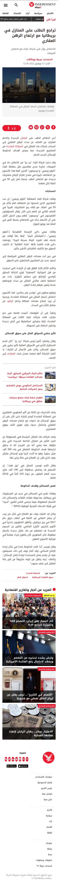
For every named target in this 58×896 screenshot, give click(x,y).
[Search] (16, 5)
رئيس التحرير (46, 788)
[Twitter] (23, 759)
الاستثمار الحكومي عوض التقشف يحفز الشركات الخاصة (24, 387)
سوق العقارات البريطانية (42, 577)
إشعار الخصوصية (44, 782)
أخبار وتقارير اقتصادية (20, 590)
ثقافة (5, 13)
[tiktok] (9, 759)
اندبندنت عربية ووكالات (39, 59)
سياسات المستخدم (43, 777)
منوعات (49, 843)
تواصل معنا (47, 794)
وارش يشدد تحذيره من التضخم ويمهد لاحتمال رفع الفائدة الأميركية (29, 659)
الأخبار (50, 13)
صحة (50, 854)
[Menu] (5, 5)
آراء (27, 13)
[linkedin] (13, 759)
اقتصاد (17, 13)
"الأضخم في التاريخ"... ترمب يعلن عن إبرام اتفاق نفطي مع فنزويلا (30, 696)
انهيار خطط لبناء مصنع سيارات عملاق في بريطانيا (26, 399)
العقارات (11, 353)
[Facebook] (27, 759)
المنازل (23, 138)
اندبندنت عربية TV (44, 866)
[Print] (31, 127)
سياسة (38, 13)
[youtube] (16, 759)
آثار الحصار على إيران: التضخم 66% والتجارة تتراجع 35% (31, 623)
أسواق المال (22, 577)
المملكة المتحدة (14, 146)
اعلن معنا (48, 799)
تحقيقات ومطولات (44, 860)
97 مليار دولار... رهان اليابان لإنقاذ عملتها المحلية (31, 733)
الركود (10, 301)
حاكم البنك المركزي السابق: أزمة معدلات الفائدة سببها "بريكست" (25, 375)
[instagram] (20, 759)
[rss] (6, 759)
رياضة (49, 849)
